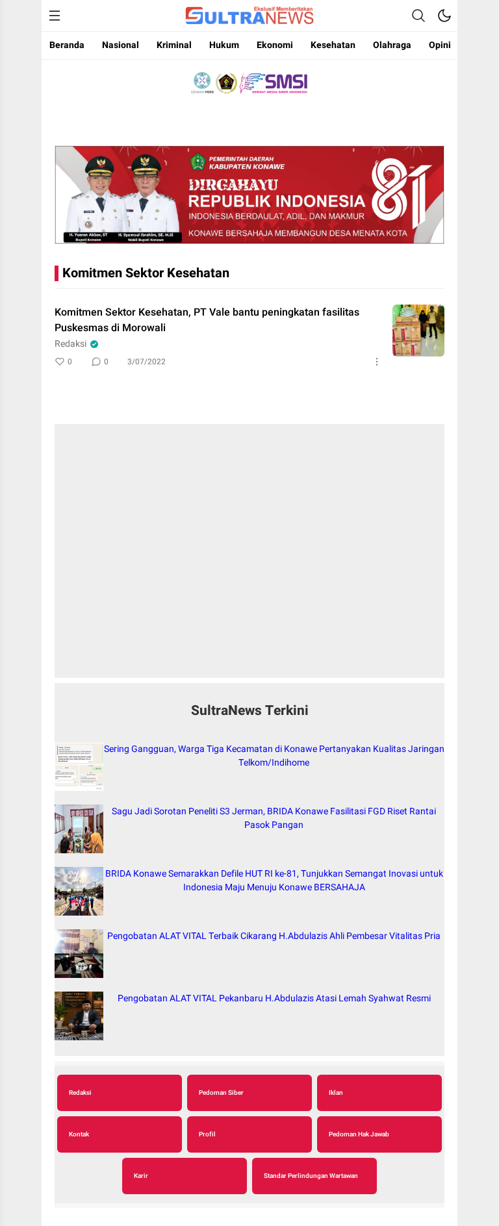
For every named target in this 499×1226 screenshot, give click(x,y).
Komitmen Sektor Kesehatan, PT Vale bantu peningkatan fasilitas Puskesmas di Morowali (207, 320)
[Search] (418, 16)
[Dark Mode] (444, 16)
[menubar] (55, 16)
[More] (377, 362)
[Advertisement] (249, 558)
